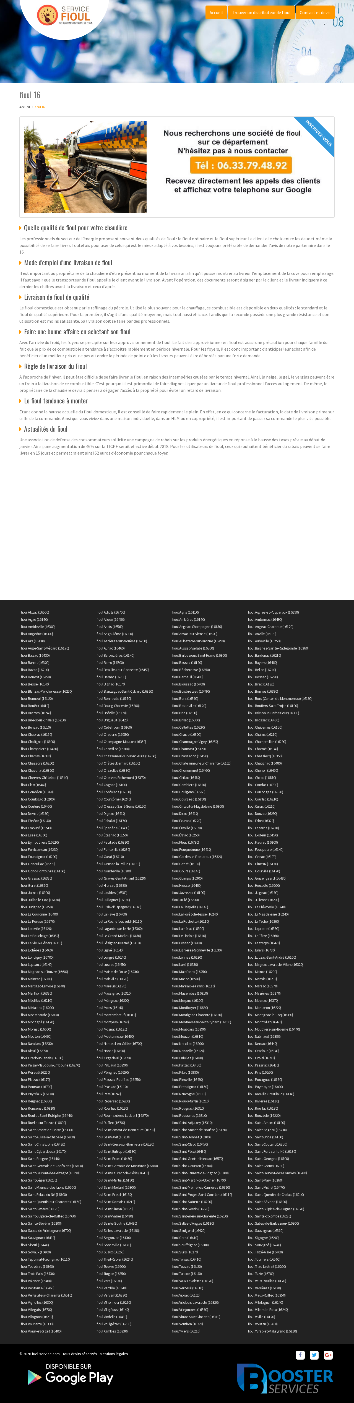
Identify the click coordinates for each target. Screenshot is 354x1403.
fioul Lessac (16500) (187, 942)
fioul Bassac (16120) (187, 662)
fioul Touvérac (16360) (37, 1266)
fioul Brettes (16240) (36, 712)
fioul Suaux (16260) (110, 1252)
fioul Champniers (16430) (39, 748)
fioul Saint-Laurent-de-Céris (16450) (123, 1172)
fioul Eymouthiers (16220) (40, 842)
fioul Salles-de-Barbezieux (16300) (273, 1223)
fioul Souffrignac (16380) (190, 1244)
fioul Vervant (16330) (112, 1295)
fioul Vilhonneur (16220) (114, 1302)
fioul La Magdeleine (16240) (268, 914)
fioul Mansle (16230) (262, 978)
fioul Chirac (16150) (262, 777)
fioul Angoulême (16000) (115, 633)
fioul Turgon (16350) (111, 1273)
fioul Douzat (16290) (262, 813)
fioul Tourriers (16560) (264, 1259)
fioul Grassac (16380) (36, 878)
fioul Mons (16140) (110, 1007)
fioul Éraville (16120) (187, 827)
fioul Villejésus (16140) (113, 1309)
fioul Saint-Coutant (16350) (267, 1144)
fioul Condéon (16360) (37, 791)
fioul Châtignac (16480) (265, 763)
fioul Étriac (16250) (185, 835)
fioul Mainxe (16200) (262, 971)
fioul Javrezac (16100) (188, 892)
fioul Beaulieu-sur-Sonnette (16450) (123, 669)
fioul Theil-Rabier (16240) (115, 1259)
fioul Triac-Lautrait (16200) (267, 1266)
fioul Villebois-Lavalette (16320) (195, 1302)
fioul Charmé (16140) (263, 748)
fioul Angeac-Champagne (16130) (197, 626)
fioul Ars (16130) (33, 640)
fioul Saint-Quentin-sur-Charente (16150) (51, 1201)
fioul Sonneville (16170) (114, 1244)
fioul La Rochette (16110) (190, 921)
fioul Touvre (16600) (111, 1266)
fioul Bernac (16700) (111, 676)
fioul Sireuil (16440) (35, 1244)
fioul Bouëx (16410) (35, 705)
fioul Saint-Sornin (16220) (190, 1208)
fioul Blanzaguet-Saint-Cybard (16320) (125, 691)
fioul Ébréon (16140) (36, 820)
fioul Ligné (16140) (110, 950)
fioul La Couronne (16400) (40, 914)
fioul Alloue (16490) (111, 619)
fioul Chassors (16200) (37, 763)
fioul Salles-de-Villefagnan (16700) (46, 1230)
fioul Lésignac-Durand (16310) (119, 942)
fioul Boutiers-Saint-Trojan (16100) (273, 705)
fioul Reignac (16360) (36, 1101)
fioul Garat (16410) (110, 856)
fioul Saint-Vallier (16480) (115, 1216)
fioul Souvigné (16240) (264, 1244)
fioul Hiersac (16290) (112, 885)
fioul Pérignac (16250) (113, 1072)
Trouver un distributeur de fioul (261, 12)
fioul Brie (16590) (184, 712)
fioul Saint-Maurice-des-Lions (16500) (48, 1187)
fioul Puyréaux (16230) (37, 1093)
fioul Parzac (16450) (186, 1065)
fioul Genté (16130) (186, 863)
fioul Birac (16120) (261, 684)
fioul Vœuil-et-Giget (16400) (41, 1331)
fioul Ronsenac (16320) (38, 1108)
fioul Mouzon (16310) (187, 1036)
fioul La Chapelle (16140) (190, 906)
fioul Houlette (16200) (264, 885)
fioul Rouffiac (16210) (112, 1108)
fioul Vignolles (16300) (37, 1302)
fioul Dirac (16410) (185, 813)
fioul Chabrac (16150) (36, 734)
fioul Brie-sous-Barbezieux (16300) (273, 712)
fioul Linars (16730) (261, 950)
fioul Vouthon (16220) (188, 1323)
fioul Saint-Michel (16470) (266, 1187)
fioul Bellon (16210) (262, 669)
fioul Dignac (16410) (111, 813)
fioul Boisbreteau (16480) (191, 691)
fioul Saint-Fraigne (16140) (40, 1158)
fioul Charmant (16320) (188, 748)
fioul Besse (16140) (35, 684)
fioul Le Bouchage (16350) (40, 935)
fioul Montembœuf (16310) (116, 1014)
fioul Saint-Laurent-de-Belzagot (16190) (50, 1172)
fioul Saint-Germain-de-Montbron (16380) (127, 1165)
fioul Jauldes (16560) (112, 892)
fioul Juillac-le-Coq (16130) (40, 899)
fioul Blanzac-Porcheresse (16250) (46, 691)
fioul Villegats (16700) (37, 1309)
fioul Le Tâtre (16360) (263, 935)
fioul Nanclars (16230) (37, 1043)
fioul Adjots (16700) (111, 612)
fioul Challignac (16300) (38, 741)
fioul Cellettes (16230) (188, 727)
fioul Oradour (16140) (264, 1050)
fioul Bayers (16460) (262, 662)
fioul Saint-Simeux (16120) (40, 1208)
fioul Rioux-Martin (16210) (190, 1101)
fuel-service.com (46, 1353)
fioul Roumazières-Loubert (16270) (123, 1115)
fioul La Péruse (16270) (38, 921)
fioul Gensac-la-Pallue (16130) (118, 863)
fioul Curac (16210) (261, 806)
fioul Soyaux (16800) (36, 1252)
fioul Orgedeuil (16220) (114, 1057)
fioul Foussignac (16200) (39, 856)
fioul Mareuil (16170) (111, 986)
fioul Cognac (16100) (112, 784)
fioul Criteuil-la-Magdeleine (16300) (198, 806)
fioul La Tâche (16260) (264, 921)
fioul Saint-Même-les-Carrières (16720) (201, 1187)
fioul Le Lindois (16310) (189, 935)
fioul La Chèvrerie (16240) (267, 906)
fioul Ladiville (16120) (36, 928)
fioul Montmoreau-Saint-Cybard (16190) (201, 1021)
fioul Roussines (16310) (189, 1115)
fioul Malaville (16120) (112, 978)
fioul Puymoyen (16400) (265, 1086)
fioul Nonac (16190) (111, 1050)
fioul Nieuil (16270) (34, 1050)
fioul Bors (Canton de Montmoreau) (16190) (280, 698)
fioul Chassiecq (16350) (265, 755)
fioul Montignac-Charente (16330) (197, 1014)
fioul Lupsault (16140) (36, 964)
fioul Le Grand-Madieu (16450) (119, 935)
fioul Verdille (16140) (112, 1287)
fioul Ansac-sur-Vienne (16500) (194, 633)
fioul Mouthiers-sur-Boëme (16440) (274, 1029)
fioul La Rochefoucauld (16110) (119, 921)
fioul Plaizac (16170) (35, 1079)
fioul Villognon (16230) (37, 1316)
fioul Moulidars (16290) (189, 1029)
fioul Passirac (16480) (263, 1065)
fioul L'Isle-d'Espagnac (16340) (119, 906)
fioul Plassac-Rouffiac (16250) (119, 1079)
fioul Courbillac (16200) (37, 799)
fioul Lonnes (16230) (187, 957)
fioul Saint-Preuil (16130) (114, 1194)
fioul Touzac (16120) (187, 1266)
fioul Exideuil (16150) (263, 835)
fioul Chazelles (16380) (113, 770)
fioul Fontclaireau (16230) (39, 849)
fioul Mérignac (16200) (113, 1000)
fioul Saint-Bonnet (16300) (191, 1137)
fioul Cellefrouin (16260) (114, 727)
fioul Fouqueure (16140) (265, 849)
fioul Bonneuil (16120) (37, 698)
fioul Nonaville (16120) (188, 1050)
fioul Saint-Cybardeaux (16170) (43, 1151)
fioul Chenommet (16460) (191, 770)
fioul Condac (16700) (263, 784)
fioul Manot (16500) (186, 978)
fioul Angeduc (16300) (37, 633)
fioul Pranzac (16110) (112, 1086)
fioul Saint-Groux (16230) (266, 1165)
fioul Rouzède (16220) (264, 1115)
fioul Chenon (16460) (263, 770)
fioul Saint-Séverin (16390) (267, 1201)
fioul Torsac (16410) (186, 1259)
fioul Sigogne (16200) (264, 1237)
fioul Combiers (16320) (189, 784)
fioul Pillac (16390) (185, 1072)
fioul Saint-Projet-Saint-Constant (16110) (202, 1194)
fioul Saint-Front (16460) (114, 1158)
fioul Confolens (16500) (114, 791)
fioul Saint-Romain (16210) (116, 1201)
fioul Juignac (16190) (263, 892)
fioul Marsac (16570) (263, 986)
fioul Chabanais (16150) (265, 727)
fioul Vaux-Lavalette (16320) (192, 1280)
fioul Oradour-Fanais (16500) (42, 1057)
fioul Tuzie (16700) (261, 1273)
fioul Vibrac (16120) (186, 1295)
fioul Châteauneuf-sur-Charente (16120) (201, 763)
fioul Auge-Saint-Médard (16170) (45, 648)
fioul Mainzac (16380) (36, 978)
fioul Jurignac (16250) (37, 906)
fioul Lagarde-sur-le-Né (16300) (120, 928)
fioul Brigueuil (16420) (113, 720)
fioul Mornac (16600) (36, 1029)
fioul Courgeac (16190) (189, 799)
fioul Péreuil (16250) (35, 1072)
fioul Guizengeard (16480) (267, 878)
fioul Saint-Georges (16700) (268, 1158)
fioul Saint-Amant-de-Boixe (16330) (46, 1129)
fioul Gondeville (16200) (114, 871)
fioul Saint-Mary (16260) (265, 1180)
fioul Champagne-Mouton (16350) (121, 741)
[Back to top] (339, 1388)
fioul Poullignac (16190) (265, 1079)
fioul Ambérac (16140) (188, 619)
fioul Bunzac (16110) (36, 727)
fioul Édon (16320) (261, 820)
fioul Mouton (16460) (36, 1036)
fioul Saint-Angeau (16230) (267, 1129)
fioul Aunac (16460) (111, 648)
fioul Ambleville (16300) (38, 626)
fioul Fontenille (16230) (113, 849)
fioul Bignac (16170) (111, 684)
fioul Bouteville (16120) (189, 705)
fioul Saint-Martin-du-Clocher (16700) (199, 1180)
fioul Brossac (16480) (263, 720)
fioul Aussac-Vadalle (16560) (193, 648)
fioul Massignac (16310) (114, 993)
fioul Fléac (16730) (185, 842)
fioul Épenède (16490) (113, 827)
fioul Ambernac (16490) (265, 619)
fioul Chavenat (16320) (37, 770)
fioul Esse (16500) (34, 835)
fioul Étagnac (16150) (112, 835)
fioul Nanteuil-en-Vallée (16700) (119, 1043)
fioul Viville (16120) (261, 1316)
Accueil (216, 12)
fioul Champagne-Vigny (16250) (195, 741)
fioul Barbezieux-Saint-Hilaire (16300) (199, 655)
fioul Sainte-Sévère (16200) (41, 1223)
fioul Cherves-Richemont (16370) (121, 777)
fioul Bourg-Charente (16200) (118, 705)
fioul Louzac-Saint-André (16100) (272, 957)
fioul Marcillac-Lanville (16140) (43, 986)
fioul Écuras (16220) (186, 820)
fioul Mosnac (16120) (112, 1029)
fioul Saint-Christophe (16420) (43, 1144)
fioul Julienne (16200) (263, 899)
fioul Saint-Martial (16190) (115, 1180)
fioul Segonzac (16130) (114, 1237)
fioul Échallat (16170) (112, 820)
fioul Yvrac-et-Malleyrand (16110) (272, 1331)
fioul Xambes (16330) (112, 1331)
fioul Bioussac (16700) (188, 684)
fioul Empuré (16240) (36, 827)
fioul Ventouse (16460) (37, 1287)
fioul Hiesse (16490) (186, 885)
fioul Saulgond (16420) (188, 1230)
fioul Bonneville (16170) (114, 698)
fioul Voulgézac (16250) (114, 1323)
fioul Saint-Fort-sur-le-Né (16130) (272, 1151)
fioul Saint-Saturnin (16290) (192, 1201)
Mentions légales (114, 1353)
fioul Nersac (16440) (262, 1043)
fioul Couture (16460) (36, 806)
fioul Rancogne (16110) (189, 1093)
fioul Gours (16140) (186, 871)
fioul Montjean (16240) (113, 1021)
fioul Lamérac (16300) (188, 928)
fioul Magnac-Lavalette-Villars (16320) (275, 964)
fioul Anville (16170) (262, 633)
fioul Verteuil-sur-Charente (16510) (46, 1295)
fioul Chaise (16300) (186, 734)
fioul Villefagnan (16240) (265, 1302)
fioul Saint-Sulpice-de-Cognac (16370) (276, 1208)
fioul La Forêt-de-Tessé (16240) (195, 914)
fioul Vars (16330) (109, 1280)
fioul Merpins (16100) (187, 1000)
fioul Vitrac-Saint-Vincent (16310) (196, 1316)
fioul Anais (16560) (110, 626)
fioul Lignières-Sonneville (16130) (197, 950)
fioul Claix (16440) (33, 784)
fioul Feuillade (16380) (113, 842)
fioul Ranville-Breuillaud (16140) (271, 1093)
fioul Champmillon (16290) (267, 741)
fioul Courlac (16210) (263, 799)
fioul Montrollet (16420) (265, 1021)
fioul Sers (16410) (185, 1237)
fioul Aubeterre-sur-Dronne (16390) (198, 640)
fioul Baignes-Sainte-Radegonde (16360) (278, 648)
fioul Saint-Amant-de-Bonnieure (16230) (126, 1129)
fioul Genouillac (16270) (38, 863)
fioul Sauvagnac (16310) (265, 1230)
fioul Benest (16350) (36, 676)
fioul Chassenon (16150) (190, 755)
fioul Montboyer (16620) (190, 1007)
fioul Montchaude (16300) (40, 1014)
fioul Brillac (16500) (186, 720)
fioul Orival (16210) (261, 1057)
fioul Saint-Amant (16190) (266, 1122)
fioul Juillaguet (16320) (113, 899)
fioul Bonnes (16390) (263, 691)
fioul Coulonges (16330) (265, 791)
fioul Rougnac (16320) (188, 1108)
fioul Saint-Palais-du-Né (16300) (44, 1194)
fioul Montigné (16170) (37, 1021)
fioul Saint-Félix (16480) (189, 1151)
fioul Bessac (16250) (263, 676)
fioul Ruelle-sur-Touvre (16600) (43, 1122)
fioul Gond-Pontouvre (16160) (43, 871)
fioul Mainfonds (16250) (189, 971)
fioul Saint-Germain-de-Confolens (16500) (52, 1165)
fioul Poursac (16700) (36, 1086)
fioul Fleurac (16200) (263, 842)
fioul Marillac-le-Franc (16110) (193, 986)
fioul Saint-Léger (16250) (39, 1180)
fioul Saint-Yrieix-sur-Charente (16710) (200, 1216)
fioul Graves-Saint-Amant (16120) (121, 878)
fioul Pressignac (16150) (190, 1086)
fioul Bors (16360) (185, 698)
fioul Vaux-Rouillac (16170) (267, 1280)
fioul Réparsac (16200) (113, 1101)
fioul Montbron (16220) (265, 1007)
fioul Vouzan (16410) (263, 1323)
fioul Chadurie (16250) (113, 734)
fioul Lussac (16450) (111, 964)
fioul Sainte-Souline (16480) (117, 1223)
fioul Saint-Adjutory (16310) (192, 1122)
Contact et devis (315, 12)
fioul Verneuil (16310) (187, 1287)
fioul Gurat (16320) (34, 885)
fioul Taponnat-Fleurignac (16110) (46, 1259)
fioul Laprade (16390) (263, 928)
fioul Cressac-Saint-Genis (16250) (121, 806)
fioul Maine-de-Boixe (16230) (118, 971)
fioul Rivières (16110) (263, 1101)
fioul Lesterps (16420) (264, 942)
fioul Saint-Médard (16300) (116, 1187)
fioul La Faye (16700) (112, 914)
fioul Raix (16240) (109, 1093)
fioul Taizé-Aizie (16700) (265, 1252)
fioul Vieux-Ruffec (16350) (267, 1295)
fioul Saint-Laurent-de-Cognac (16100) (200, 1172)
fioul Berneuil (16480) (187, 676)
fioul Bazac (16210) (35, 669)
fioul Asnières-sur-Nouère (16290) (122, 640)
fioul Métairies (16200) (37, 1007)
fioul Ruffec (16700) (111, 1122)
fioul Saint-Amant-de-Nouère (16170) (199, 1129)
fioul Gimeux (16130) (263, 863)
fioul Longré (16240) (111, 957)
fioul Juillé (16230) (185, 899)
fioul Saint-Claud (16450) (190, 1144)
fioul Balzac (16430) (35, 655)
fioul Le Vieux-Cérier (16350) (41, 942)
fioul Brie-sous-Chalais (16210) (43, 720)
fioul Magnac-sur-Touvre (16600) (45, 971)
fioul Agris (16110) (185, 612)
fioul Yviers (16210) (186, 1331)
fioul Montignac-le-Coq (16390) (270, 1014)
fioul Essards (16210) (263, 827)
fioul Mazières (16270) (264, 993)
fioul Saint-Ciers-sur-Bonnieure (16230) (125, 1144)
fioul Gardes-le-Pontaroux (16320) (197, 856)
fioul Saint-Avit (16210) (113, 1137)
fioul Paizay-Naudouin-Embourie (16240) (50, 1065)
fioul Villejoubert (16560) (190, 1309)
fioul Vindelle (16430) (112, 1316)
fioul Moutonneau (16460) (115, 1036)
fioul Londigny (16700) (37, 957)
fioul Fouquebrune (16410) (192, 849)
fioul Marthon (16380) (36, 993)
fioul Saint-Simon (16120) (115, 1208)
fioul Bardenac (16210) (264, 655)
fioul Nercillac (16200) (188, 1043)
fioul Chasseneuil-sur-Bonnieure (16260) (126, 755)
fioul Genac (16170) (262, 856)
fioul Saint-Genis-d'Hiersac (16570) (197, 1158)
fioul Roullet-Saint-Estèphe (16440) (47, 1115)
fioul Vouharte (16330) (37, 1323)
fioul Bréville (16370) (112, 712)
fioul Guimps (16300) (187, 878)
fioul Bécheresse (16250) (191, 669)
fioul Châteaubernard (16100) (118, 763)
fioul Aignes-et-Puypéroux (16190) (273, 612)
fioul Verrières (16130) (264, 1287)
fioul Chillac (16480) (186, 777)
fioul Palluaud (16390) (112, 1065)
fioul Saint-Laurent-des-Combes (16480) (278, 1172)
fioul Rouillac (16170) (263, 1108)
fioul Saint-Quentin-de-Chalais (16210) (276, 1194)
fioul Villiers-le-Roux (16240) (268, 1309)
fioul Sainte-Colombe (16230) (269, 1216)
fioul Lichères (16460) (37, 950)
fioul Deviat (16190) (35, 813)
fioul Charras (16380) (36, 755)
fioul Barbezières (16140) (115, 655)
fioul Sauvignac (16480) (38, 1237)
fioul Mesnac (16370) (263, 1000)
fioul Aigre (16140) (34, 619)
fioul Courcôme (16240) (114, 799)
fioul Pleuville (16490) (188, 1079)
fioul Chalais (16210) (262, 734)
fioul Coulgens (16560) (188, 791)
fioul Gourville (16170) (264, 871)
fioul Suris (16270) (185, 1252)
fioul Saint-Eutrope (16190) (116, 1151)
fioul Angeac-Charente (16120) (270, 626)
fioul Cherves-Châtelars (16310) (44, 777)
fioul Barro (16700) (110, 662)
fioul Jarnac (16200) (35, 892)
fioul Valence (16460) (36, 1280)
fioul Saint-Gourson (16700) (192, 1165)
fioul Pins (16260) (260, 1072)
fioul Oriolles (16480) (187, 1057)
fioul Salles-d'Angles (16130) (193, 1223)
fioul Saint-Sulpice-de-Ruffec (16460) (48, 1216)
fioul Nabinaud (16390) (264, 1036)
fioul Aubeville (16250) (264, 640)
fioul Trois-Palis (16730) (38, 1273)
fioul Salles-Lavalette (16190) (118, 1230)
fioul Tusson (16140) (187, 1273)
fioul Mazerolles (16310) (190, 993)
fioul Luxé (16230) (185, 964)
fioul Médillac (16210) (36, 1000)
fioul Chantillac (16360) (113, 748)
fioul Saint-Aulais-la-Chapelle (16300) (48, 1137)
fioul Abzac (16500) (35, 612)
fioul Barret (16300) (35, 662)
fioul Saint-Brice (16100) (265, 1137)
